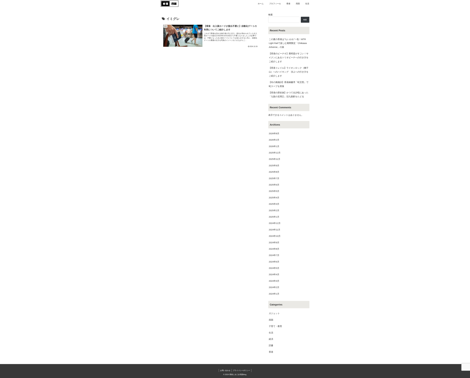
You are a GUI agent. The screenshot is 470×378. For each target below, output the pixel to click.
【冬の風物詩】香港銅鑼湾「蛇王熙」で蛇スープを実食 (288, 84)
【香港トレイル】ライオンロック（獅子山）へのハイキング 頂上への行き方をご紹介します (288, 72)
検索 (270, 14)
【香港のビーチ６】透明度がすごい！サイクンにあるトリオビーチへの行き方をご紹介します (288, 57)
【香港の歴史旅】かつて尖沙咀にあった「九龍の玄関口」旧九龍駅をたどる (288, 94)
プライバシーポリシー (241, 370)
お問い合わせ (225, 370)
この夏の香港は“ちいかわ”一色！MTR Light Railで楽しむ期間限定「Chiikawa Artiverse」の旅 (288, 43)
